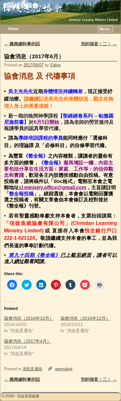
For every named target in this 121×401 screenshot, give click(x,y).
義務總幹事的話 (22, 43)
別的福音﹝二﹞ (99, 43)
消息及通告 (32, 369)
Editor (55, 65)
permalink (64, 369)
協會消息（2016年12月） (85, 318)
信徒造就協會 (20, 5)
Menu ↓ (106, 29)
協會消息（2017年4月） (27, 341)
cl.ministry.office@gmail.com (52, 187)
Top (106, 386)
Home (13, 29)
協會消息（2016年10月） (29, 318)
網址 (19, 261)
